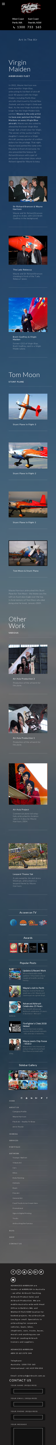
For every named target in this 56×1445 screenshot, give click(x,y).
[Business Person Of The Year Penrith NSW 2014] (23, 948)
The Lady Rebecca (22, 269)
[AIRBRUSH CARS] (23, 1075)
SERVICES (13, 1140)
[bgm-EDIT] (28, 318)
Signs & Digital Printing (22, 1213)
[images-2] (28, 408)
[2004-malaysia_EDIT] (28, 788)
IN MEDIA (13, 1134)
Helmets (16, 1183)
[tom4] (28, 457)
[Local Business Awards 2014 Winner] (13, 948)
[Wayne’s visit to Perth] (15, 991)
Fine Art (16, 1193)
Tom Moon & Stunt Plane (26, 571)
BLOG (11, 1231)
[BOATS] (43, 1075)
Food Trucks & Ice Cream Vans (25, 1203)
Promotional (18, 1208)
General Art (18, 1198)
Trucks (15, 1218)
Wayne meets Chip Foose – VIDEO (35, 1042)
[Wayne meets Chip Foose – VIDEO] (15, 1044)
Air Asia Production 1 (24, 738)
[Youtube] (25, 1098)
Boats (15, 1188)
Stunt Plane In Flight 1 (24, 522)
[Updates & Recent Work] (15, 974)
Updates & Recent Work (34, 970)
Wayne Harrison (19, 1117)
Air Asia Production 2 (24, 678)
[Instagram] (20, 1098)
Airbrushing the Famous (23, 1223)
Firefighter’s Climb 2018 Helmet (35, 1024)
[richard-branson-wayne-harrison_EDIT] (28, 252)
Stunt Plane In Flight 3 (24, 424)
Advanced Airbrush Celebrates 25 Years (32, 1004)
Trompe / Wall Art (20, 1158)
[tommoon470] (28, 554)
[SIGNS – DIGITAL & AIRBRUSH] (43, 1085)
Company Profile (20, 1111)
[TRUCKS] (23, 1085)
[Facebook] (46, 1098)
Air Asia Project (21, 809)
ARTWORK (14, 1153)
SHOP (11, 1237)
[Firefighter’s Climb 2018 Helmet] (15, 1027)
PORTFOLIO (14, 1147)
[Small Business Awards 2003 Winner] (43, 948)
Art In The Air (18, 1127)
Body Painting (18, 1178)
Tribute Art (17, 1163)
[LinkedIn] (30, 1098)
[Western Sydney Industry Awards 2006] (33, 948)
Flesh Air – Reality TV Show (24, 1122)
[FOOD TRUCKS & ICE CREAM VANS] (33, 1085)
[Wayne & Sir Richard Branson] (28, 190)
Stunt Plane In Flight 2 (24, 473)
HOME (12, 1101)
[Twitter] (40, 1098)
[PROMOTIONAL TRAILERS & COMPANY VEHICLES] (13, 1085)
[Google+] (35, 1098)
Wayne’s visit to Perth (33, 988)
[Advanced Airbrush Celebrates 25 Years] (15, 1007)
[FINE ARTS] (13, 1075)
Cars (15, 1168)
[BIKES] (33, 1075)
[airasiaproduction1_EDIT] (28, 720)
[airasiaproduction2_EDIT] (28, 661)
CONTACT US (15, 1244)
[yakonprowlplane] (28, 857)
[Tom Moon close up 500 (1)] (28, 506)
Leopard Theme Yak (23, 874)
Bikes (15, 1173)
